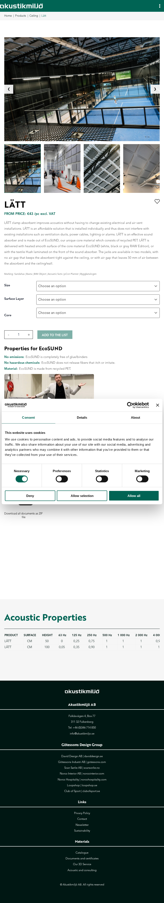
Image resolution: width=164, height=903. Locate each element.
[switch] (62, 478)
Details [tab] (82, 417)
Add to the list (55, 335)
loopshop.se (89, 785)
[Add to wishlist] (157, 201)
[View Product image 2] (62, 168)
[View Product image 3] (102, 168)
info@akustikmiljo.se (82, 733)
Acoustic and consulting (82, 870)
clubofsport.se (91, 791)
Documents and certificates (82, 858)
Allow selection (82, 496)
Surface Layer (14, 299)
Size (7, 285)
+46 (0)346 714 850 (84, 727)
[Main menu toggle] (159, 5)
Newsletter (82, 825)
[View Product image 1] (22, 168)
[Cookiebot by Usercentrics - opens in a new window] (130, 405)
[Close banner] (157, 404)
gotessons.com (96, 762)
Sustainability (82, 830)
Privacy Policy (82, 813)
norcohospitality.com (94, 779)
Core (7, 315)
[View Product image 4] (141, 168)
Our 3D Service (82, 864)
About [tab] (135, 417)
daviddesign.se (93, 756)
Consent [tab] (28, 417)
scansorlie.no (92, 768)
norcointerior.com (93, 773)
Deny (30, 496)
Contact (82, 819)
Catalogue (82, 852)
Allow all (133, 496)
